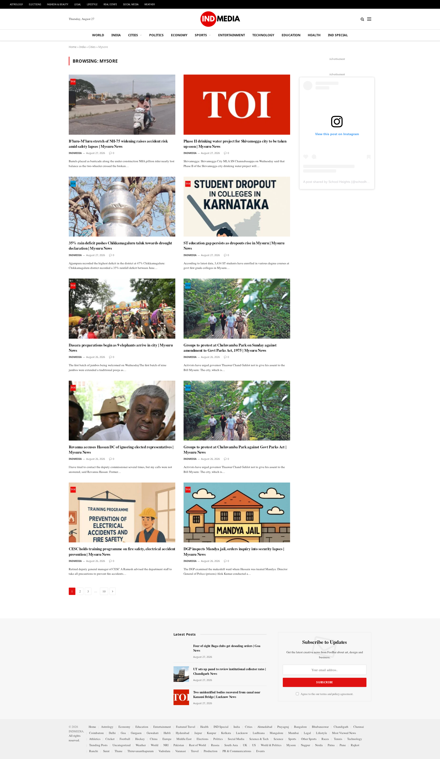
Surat (106, 751)
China (153, 739)
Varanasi (180, 751)
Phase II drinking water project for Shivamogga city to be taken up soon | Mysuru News (235, 143)
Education (291, 35)
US (254, 745)
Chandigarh (341, 727)
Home (73, 47)
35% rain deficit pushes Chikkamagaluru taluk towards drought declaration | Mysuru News (120, 245)
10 (104, 591)
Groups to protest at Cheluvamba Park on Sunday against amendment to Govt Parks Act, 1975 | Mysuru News (230, 347)
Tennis (338, 739)
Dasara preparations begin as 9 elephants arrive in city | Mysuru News (121, 347)
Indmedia (75, 153)
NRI (165, 745)
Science (278, 739)
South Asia (231, 745)
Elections (35, 4)
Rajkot (355, 745)
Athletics (94, 739)
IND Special (338, 35)
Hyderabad (182, 733)
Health (314, 35)
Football (125, 739)
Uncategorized (122, 745)
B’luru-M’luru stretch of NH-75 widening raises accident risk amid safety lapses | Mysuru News (118, 143)
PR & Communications (237, 751)
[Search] (362, 19)
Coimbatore (96, 733)
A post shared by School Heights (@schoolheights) (340, 182)
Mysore (291, 745)
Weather (149, 4)
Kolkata (226, 733)
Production (210, 751)
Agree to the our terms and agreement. (326, 694)
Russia (215, 745)
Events (260, 751)
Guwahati (153, 733)
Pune (343, 745)
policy (336, 694)
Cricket (110, 739)
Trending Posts (98, 745)
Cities (133, 35)
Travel (195, 751)
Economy (179, 35)
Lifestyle (92, 4)
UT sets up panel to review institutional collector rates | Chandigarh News (229, 671)
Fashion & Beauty (57, 4)
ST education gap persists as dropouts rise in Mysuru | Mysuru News (234, 245)
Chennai (358, 727)
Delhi (112, 733)
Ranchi (93, 751)
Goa (123, 733)
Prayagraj (283, 727)
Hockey (140, 739)
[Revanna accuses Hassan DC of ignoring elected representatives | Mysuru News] (122, 411)
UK (245, 745)
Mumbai (293, 733)
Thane (118, 751)
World (98, 35)
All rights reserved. (74, 738)
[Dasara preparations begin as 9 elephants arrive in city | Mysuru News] (122, 309)
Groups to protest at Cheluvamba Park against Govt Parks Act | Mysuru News (235, 449)
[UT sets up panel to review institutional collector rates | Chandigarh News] (181, 674)
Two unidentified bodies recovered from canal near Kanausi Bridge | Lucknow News (226, 694)
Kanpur (211, 733)
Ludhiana (259, 733)
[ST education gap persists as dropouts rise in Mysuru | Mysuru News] (237, 207)
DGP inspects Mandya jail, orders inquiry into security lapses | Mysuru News (234, 551)
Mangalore (276, 733)
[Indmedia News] (220, 19)
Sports (201, 35)
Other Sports (308, 739)
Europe (166, 739)
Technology (263, 35)
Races (325, 739)
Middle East (184, 739)
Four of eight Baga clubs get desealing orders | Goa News (226, 648)
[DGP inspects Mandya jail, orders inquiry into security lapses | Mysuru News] (237, 513)
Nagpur (305, 745)
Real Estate (110, 4)
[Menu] (369, 19)
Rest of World (197, 745)
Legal (77, 4)
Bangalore (300, 727)
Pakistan (178, 745)
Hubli (167, 733)
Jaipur (198, 733)
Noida (319, 745)
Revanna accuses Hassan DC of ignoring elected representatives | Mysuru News (121, 449)
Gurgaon (136, 733)
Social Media (130, 4)
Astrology (16, 4)
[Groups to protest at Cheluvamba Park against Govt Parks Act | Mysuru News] (237, 411)
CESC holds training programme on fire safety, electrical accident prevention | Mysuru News (122, 551)
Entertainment (231, 35)
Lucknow (242, 733)
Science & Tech (259, 739)
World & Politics (271, 745)
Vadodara (164, 751)
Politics (156, 35)
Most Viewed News (344, 733)
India (116, 35)
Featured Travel (185, 727)
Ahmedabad (264, 727)
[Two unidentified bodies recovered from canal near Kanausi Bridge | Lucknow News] (181, 697)
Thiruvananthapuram (140, 751)
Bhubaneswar (320, 727)
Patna (331, 745)
